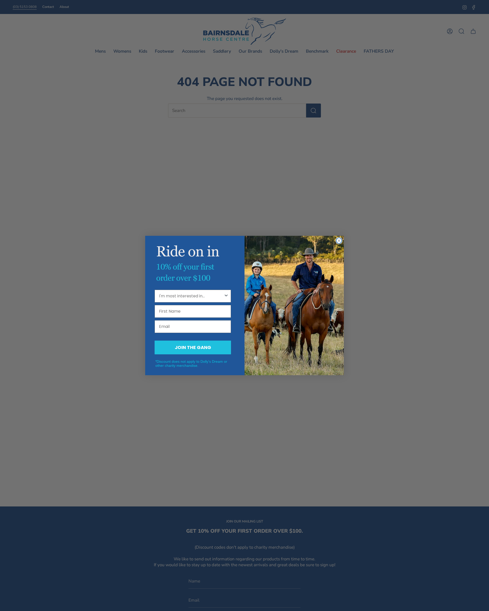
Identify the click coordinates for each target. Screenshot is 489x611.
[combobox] (191, 296)
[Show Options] (226, 296)
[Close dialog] (339, 240)
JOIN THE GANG (193, 347)
